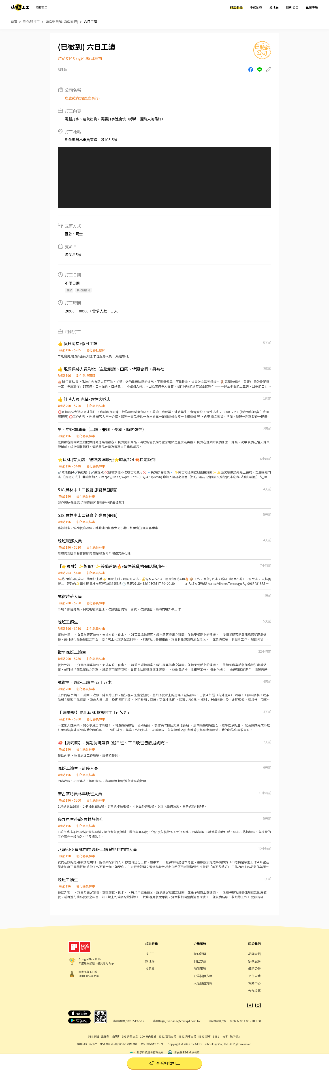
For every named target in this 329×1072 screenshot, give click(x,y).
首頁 (14, 21)
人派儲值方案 (203, 983)
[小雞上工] (20, 7)
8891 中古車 (220, 1036)
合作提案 (254, 990)
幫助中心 (254, 983)
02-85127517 (135, 1021)
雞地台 (274, 7)
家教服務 (254, 961)
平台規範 (254, 976)
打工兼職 (236, 7)
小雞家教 (256, 7)
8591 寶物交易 (167, 1036)
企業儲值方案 (203, 976)
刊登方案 (200, 961)
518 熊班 (93, 1036)
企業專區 (312, 7)
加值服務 (200, 968)
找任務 (150, 961)
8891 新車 (204, 1036)
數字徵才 (235, 1036)
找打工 (150, 953)
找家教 (150, 968)
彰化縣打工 (31, 21)
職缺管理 (200, 953)
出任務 (105, 1036)
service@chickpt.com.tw (183, 1021)
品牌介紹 (254, 953)
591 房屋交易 (130, 1036)
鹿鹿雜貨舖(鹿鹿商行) (61, 21)
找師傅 (115, 1036)
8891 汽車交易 (187, 1036)
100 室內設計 (148, 1036)
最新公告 (292, 7)
